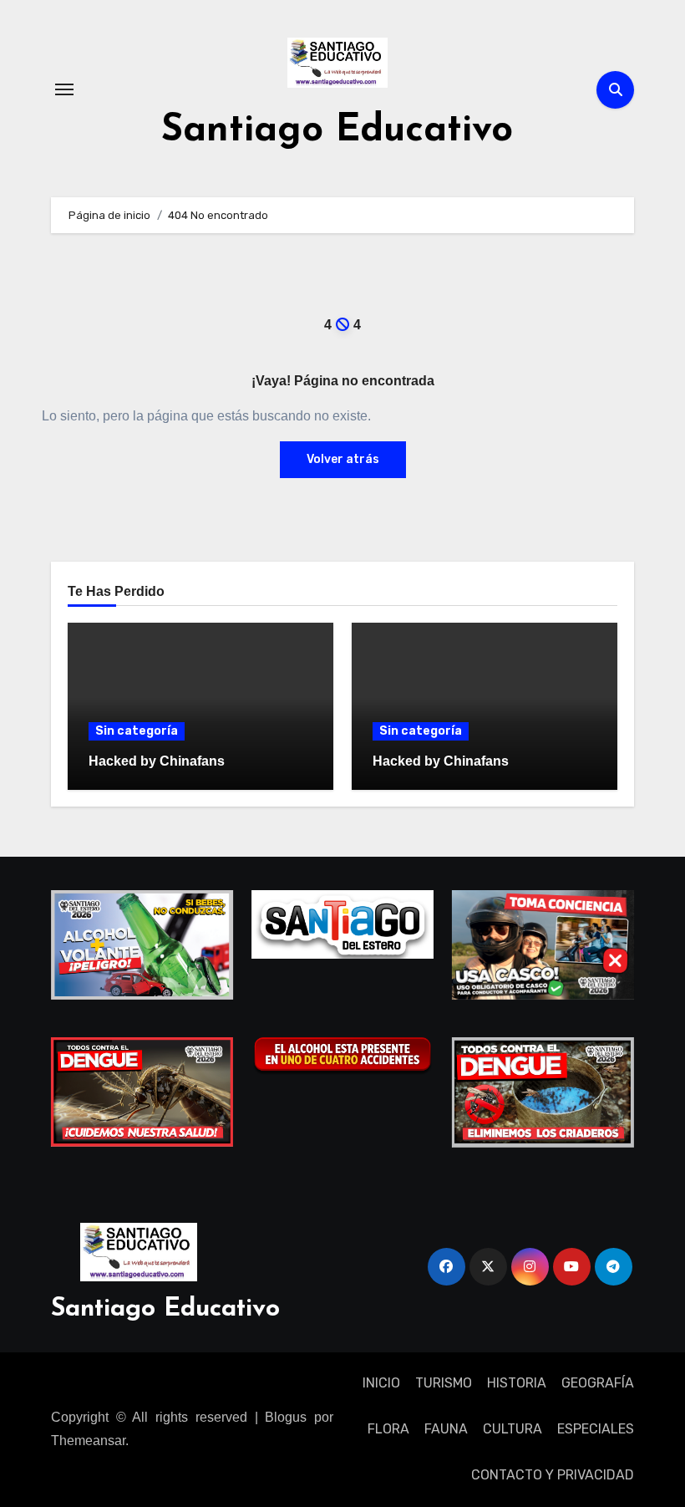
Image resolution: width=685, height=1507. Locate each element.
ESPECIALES (595, 1429)
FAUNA (446, 1429)
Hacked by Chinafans (157, 761)
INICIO (381, 1383)
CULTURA (512, 1429)
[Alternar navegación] (64, 89)
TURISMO (443, 1383)
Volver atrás (343, 459)
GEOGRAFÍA (597, 1383)
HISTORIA (516, 1383)
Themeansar (88, 1440)
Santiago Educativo (337, 131)
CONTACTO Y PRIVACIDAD (552, 1475)
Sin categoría (136, 731)
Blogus (286, 1417)
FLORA (388, 1429)
